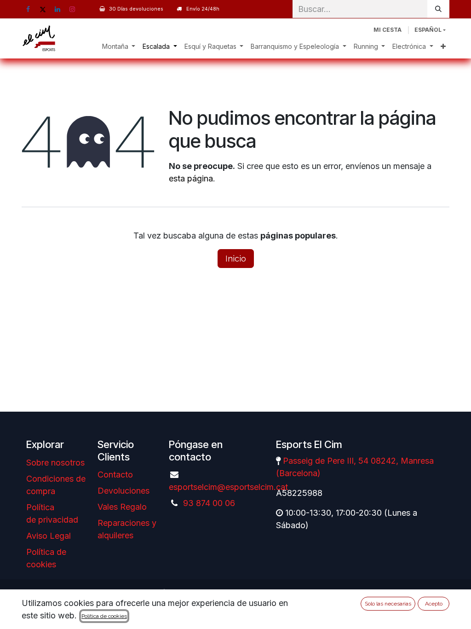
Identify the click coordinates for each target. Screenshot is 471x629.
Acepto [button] (433, 603)
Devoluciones (123, 490)
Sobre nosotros (55, 462)
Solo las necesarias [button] (388, 603)
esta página (191, 178)
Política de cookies (104, 616)
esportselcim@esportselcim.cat (228, 487)
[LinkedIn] (57, 9)
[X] (42, 9)
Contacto (115, 474)
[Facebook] (28, 9)
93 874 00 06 (209, 503)
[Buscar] (438, 9)
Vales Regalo (122, 507)
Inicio (235, 258)
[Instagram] (72, 9)
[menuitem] (118, 46)
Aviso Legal (48, 536)
